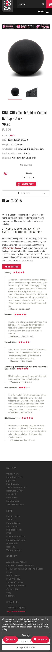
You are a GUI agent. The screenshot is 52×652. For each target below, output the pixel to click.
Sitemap (10, 595)
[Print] (12, 201)
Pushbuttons (12, 483)
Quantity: (29, 173)
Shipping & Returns (16, 585)
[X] (16, 201)
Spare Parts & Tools (16, 487)
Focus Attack (13, 526)
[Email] (7, 201)
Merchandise (12, 500)
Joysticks (10, 480)
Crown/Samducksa (12, 247)
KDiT (12, 135)
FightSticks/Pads (14, 477)
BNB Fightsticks (14, 529)
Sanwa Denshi (13, 522)
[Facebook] (3, 201)
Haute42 (10, 546)
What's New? (12, 473)
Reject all (26, 641)
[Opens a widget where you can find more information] (10, 639)
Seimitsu (10, 519)
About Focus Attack (16, 561)
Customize (11, 497)
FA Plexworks (13, 516)
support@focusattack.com (15, 611)
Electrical (11, 494)
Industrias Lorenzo (15, 539)
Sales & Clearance (15, 504)
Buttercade (12, 543)
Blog (8, 592)
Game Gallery (13, 575)
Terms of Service (15, 582)
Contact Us (12, 589)
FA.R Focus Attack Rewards (20, 565)
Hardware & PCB (14, 490)
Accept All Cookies (26, 647)
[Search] (43, 4)
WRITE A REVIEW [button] (11, 266)
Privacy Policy (13, 578)
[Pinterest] (21, 201)
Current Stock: (26, 165)
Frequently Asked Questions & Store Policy (24, 570)
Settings (26, 635)
